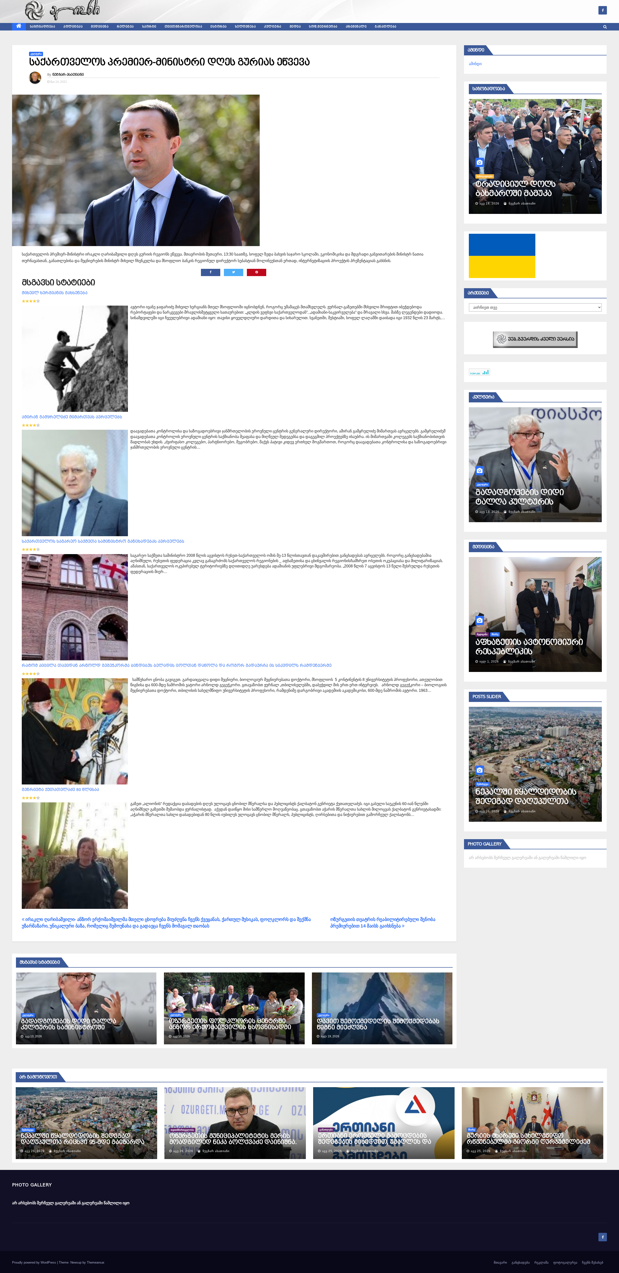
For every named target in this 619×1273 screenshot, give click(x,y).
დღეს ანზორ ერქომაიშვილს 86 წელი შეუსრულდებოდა (525, 193)
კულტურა (272, 26)
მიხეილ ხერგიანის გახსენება (55, 293)
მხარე (471, 1129)
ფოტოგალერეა (565, 1262)
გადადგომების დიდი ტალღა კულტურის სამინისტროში (68, 1024)
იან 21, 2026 (489, 661)
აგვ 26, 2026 (34, 1151)
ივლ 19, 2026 (490, 511)
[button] (605, 27)
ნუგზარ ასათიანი (68, 74)
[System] (535, 339)
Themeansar (95, 1262)
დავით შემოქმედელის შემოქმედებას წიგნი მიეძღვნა (378, 1024)
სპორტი (149, 26)
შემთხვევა (28, 1130)
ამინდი (475, 64)
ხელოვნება (245, 26)
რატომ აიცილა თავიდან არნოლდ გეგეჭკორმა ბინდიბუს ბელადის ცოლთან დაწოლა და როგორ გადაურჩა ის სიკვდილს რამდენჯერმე (177, 665)
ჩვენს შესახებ (592, 1262)
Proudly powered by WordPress (34, 1262)
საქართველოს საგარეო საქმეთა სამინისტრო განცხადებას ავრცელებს (103, 541)
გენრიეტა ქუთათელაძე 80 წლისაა (60, 789)
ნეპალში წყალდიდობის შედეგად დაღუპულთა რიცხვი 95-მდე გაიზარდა (82, 1139)
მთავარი (500, 1262)
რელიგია (125, 26)
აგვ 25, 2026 (489, 811)
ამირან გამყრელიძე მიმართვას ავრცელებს (72, 417)
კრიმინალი (356, 26)
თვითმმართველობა (183, 26)
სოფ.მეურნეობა (323, 26)
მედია (295, 26)
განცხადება (521, 1262)
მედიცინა (100, 26)
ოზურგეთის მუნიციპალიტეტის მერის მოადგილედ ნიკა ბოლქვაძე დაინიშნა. (232, 1139)
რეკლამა (541, 1262)
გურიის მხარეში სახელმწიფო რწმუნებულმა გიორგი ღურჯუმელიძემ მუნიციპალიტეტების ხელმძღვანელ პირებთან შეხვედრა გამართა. (528, 1144)
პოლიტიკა (73, 26)
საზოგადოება (42, 26)
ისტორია (218, 26)
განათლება (386, 26)
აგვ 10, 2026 (489, 203)
